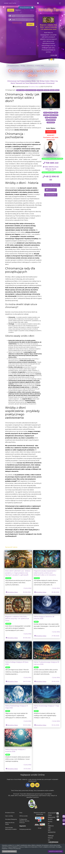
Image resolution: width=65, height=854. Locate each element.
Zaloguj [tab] (10, 10)
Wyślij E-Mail (51, 183)
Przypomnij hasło (17, 22)
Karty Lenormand (23, 784)
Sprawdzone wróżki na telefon (45, 784)
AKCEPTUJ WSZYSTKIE (55, 851)
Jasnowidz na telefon (11, 823)
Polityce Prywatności (15, 848)
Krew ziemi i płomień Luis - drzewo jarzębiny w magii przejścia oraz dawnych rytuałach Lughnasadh (17, 566)
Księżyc (36, 615)
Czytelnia (8, 571)
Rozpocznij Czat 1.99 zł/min (51, 178)
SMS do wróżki (23, 809)
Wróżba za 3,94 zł (51, 188)
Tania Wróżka (9, 821)
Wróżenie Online (9, 806)
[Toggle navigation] (59, 3)
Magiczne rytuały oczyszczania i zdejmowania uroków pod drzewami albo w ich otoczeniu (45, 566)
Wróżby (31, 784)
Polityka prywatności (25, 823)
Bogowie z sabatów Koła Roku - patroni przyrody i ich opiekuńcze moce (17, 612)
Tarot (35, 784)
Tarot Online (14, 784)
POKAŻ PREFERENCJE (9, 851)
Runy (20, 806)
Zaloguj (30, 24)
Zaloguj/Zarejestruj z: (26, 7)
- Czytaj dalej (53, 48)
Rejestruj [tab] (17, 10)
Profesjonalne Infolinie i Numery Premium (24, 814)
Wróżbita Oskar (34, 80)
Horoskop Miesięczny (11, 813)
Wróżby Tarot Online (10, 3)
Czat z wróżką (9, 809)
